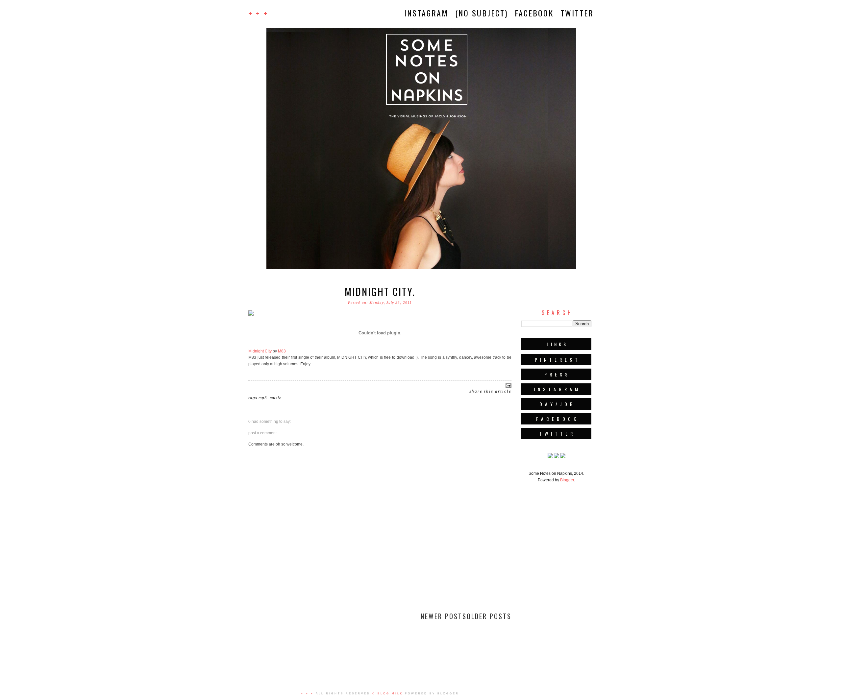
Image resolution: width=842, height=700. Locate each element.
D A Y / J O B (556, 403)
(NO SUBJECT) (481, 13)
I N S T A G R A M (556, 389)
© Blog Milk (387, 693)
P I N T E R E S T (556, 359)
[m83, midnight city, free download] (251, 316)
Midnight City (260, 351)
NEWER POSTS (444, 616)
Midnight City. (380, 291)
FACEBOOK (534, 13)
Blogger (567, 480)
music (276, 397)
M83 (282, 351)
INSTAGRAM (426, 13)
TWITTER (577, 13)
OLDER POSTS (489, 616)
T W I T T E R (556, 433)
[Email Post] (508, 385)
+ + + (258, 13)
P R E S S (556, 374)
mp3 (263, 397)
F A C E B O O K (556, 418)
